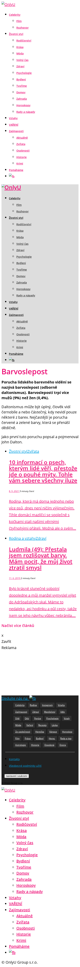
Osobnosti (23, 150)
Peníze (37, 718)
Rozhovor (22, 27)
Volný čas (22, 60)
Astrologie (20, 745)
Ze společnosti (22, 731)
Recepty (42, 725)
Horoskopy (23, 105)
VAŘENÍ (13, 125)
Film (19, 21)
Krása (19, 47)
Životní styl (16, 34)
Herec (52, 738)
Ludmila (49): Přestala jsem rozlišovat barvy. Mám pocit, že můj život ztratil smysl (40, 558)
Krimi (19, 163)
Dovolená (49, 745)
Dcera (63, 745)
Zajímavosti (16, 131)
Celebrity (14, 14)
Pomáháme (16, 170)
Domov (20, 92)
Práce (28, 738)
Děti (27, 718)
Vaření (29, 725)
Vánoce (53, 731)
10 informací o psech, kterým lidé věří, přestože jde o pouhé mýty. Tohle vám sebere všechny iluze (43, 471)
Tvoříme (21, 86)
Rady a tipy (65, 738)
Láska (55, 725)
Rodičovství (23, 40)
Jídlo (62, 711)
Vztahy (13, 118)
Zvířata (20, 144)
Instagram (47, 705)
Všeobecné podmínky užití (25, 765)
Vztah (67, 718)
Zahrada (21, 98)
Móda (20, 53)
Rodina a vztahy (22, 538)
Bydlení (21, 79)
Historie (21, 157)
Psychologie (24, 73)
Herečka (39, 731)
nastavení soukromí (16, 776)
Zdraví (20, 66)
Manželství (49, 711)
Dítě (17, 718)
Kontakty (14, 759)
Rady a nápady (25, 112)
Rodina (33, 705)
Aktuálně (22, 137)
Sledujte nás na (15, 698)
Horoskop (67, 731)
